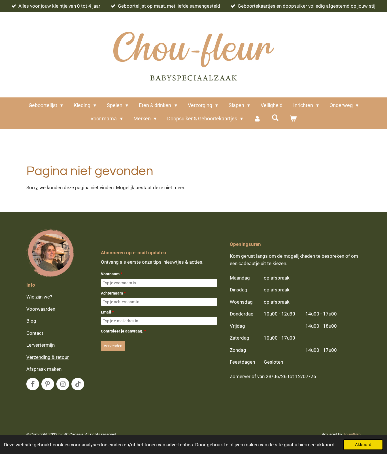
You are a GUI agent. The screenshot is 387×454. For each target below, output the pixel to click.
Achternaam (113, 293)
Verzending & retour (47, 357)
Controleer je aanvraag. (123, 331)
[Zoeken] (274, 117)
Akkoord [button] (363, 444)
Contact (34, 333)
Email (107, 312)
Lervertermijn (40, 345)
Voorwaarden (40, 309)
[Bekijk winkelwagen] (292, 118)
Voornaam (111, 274)
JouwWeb (352, 434)
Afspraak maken (43, 369)
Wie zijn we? (39, 297)
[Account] (257, 118)
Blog (31, 321)
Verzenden (113, 346)
